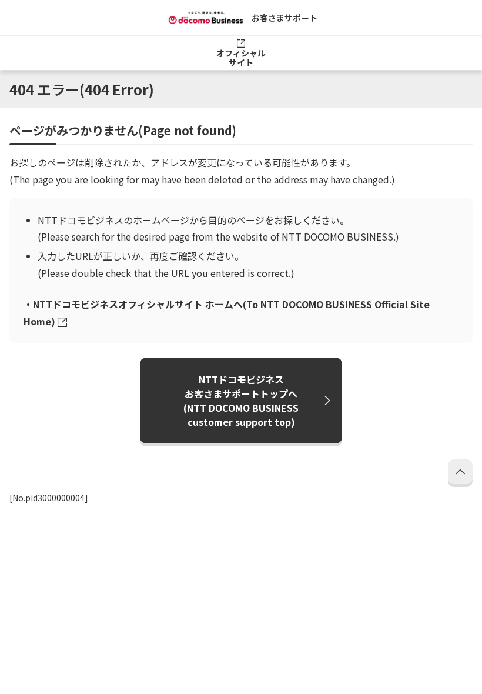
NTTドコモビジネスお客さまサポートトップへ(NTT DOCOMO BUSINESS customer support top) (241, 400)
